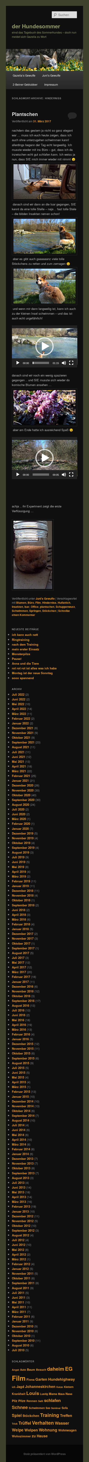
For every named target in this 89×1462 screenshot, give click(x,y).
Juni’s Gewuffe (51, 75)
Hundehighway (61, 1379)
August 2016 (20, 1005)
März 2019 (19, 876)
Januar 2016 (20, 1039)
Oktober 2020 (21, 795)
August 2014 (20, 1120)
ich (14, 1387)
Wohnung (48, 1430)
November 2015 (23, 1048)
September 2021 (23, 742)
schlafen (52, 1400)
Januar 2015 (20, 1096)
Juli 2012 (18, 1240)
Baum (31, 1369)
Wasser (62, 1423)
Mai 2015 (18, 1077)
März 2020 (19, 819)
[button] (44, 346)
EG (69, 1368)
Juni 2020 (18, 814)
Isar (26, 607)
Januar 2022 (20, 723)
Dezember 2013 (22, 1158)
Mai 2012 (18, 1249)
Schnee (20, 1407)
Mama (53, 1394)
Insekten (17, 607)
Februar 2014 (21, 1149)
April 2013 (19, 1197)
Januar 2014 (20, 1154)
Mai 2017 (18, 962)
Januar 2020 (20, 828)
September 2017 (23, 948)
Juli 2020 (18, 809)
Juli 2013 (18, 1182)
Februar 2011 (21, 1316)
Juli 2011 (18, 1293)
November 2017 (23, 938)
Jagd (20, 1386)
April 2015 (19, 1082)
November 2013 (23, 1163)
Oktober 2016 (21, 996)
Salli (40, 1401)
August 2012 (20, 1235)
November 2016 (23, 991)
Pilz (14, 1401)
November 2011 (23, 1273)
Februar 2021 (21, 776)
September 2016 (23, 1001)
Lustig (44, 1394)
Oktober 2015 (21, 1053)
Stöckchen (49, 611)
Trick (15, 1423)
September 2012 (23, 1230)
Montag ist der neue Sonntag (32, 673)
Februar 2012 (21, 1264)
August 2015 (20, 1063)
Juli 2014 (18, 1125)
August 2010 (20, 1345)
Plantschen (25, 114)
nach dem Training (25, 644)
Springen (35, 611)
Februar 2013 (21, 1206)
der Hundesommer (36, 26)
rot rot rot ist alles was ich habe (34, 668)
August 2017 (20, 953)
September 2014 (23, 1115)
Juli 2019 (18, 857)
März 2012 (19, 1259)
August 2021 (20, 747)
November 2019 (23, 838)
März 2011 (19, 1312)
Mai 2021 (18, 761)
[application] (44, 346)
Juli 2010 (18, 1350)
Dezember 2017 (22, 933)
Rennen (31, 1401)
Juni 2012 (18, 1244)
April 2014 (19, 1139)
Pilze (22, 1401)
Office (35, 607)
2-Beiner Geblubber (25, 84)
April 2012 (19, 1254)
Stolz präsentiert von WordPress (45, 1454)
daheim (55, 1368)
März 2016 (19, 1029)
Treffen (66, 1415)
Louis (32, 1393)
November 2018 (23, 895)
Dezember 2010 (22, 1326)
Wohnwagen (67, 1430)
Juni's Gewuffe (45, 598)
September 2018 (23, 905)
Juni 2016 (18, 1015)
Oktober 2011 (21, 1278)
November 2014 (23, 1106)
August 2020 (20, 804)
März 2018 (19, 919)
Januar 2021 (20, 780)
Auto (23, 1370)
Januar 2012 (20, 1269)
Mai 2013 (18, 1192)
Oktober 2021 (21, 737)
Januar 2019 (20, 886)
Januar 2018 (20, 929)
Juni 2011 (18, 1297)
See (48, 1408)
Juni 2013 (18, 1187)
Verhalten (43, 1422)
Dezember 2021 (22, 728)
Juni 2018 (18, 910)
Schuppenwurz (65, 607)
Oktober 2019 (21, 843)
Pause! (16, 658)
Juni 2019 (18, 862)
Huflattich (64, 603)
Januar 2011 (20, 1321)
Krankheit (18, 1394)
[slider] (41, 363)
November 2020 (23, 790)
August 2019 (20, 852)
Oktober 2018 (21, 900)
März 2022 (19, 714)
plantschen (47, 607)
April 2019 (19, 871)
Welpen (31, 1430)
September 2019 (23, 847)
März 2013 (19, 1201)
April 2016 (19, 1025)
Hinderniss (49, 603)
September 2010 (23, 1340)
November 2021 (23, 733)
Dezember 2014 (22, 1101)
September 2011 (23, 1283)
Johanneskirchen (40, 1386)
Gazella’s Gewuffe (24, 75)
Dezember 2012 (22, 1216)
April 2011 (19, 1307)
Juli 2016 (18, 1010)
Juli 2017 (18, 957)
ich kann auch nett (25, 634)
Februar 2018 (21, 924)
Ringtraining (20, 639)
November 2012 (23, 1221)
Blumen (21, 603)
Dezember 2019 (22, 833)
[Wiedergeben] (18, 363)
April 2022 (19, 709)
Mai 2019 (18, 867)
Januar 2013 (20, 1211)
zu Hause (40, 1435)
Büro (31, 603)
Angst (15, 1369)
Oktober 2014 (21, 1111)
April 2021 (19, 766)
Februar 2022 (21, 718)
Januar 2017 (20, 981)
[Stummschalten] (64, 363)
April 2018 (19, 914)
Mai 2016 (18, 1020)
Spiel (17, 1415)
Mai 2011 (18, 1302)
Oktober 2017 (21, 943)
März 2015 (19, 1087)
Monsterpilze (21, 654)
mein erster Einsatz (25, 649)
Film (38, 603)
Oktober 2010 (21, 1336)
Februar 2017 (21, 977)
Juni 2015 (18, 1072)
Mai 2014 (18, 1135)
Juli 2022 (18, 694)
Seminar (56, 1408)
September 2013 (23, 1173)
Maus (61, 1394)
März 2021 (19, 771)
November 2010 (23, 1331)
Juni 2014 (18, 1130)
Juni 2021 (18, 757)
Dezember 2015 (22, 1044)
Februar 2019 (21, 881)
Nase (68, 1394)
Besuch (41, 1370)
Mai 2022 (18, 704)
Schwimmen (20, 611)
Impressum (51, 84)
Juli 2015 (18, 1068)
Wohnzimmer (21, 1436)
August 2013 (20, 1178)
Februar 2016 (21, 1034)
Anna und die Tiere (25, 663)
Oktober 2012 (21, 1225)
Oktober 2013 (21, 1168)
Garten (41, 1379)
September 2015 (23, 1058)
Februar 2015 (21, 1091)
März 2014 (19, 1144)
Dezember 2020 (22, 785)
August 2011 (20, 1288)
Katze (59, 1387)
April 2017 (19, 967)
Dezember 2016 (22, 986)
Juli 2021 (18, 752)
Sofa (65, 1408)
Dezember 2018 (22, 890)
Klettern (68, 1387)
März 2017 (19, 972)
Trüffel (24, 1423)
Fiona (30, 1379)
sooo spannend (23, 678)
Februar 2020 (21, 823)
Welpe (18, 1430)
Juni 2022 (18, 699)
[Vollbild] (71, 363)
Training (49, 1414)
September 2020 (23, 800)
